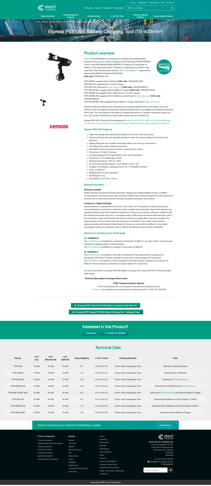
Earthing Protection (45, 453)
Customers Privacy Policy (109, 467)
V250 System (94, 247)
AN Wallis (72, 462)
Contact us (171, 3)
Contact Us (91, 333)
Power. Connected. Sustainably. (112, 471)
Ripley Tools (73, 456)
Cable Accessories (47, 16)
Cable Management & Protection (70, 16)
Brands (98, 8)
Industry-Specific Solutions (163, 16)
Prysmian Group (75, 450)
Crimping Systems (93, 16)
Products (45, 22)
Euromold (72, 443)
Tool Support (142, 3)
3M (70, 453)
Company (88, 8)
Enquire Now (165, 425)
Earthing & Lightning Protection (140, 16)
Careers (103, 458)
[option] (59, 70)
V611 (136, 70)
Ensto (71, 459)
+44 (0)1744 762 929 (116, 333)
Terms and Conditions (108, 461)
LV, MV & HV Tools (117, 16)
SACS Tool (73, 471)
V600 (127, 70)
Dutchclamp (73, 465)
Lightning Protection (45, 456)
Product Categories (46, 436)
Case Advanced (115, 87)
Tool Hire (133, 3)
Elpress (52, 22)
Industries (107, 8)
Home (38, 22)
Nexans (71, 440)
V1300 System (111, 37)
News (163, 3)
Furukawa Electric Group (78, 468)
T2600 (121, 70)
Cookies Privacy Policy (108, 464)
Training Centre (153, 3)
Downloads (118, 8)
